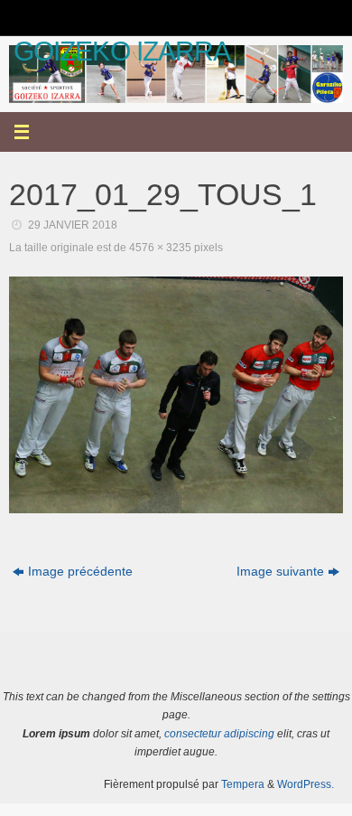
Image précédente (80, 571)
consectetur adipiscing (219, 733)
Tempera (242, 784)
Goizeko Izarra (122, 51)
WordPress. (305, 784)
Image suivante (280, 571)
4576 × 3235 (160, 247)
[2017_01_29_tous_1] (176, 395)
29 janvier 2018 (72, 225)
